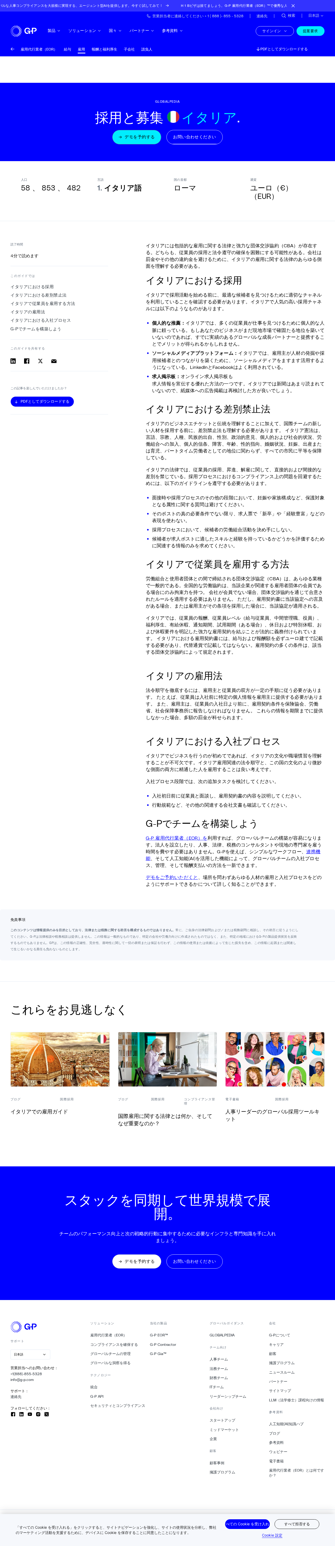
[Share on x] (40, 361)
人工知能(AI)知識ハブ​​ (286, 1424)
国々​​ (113, 30)
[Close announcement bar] (293, 6)
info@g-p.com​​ (22, 1380)
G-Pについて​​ (280, 1335)
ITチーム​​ (217, 1387)
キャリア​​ (276, 1344)
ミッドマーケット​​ (224, 1430)
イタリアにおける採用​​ (32, 286)
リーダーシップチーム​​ (228, 1396)
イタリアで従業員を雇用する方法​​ (43, 303)
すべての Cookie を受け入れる (247, 1524)
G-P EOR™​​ (159, 1335)
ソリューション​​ (82, 30)
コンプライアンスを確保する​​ (114, 1344)
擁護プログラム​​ (223, 1472)
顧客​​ (273, 1354)
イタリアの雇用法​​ (28, 312)
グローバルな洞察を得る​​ (110, 1363)
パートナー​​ (140, 30)
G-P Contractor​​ (163, 1344)
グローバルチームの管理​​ (110, 1354)
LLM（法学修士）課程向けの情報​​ (296, 1400)
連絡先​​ (16, 1397)
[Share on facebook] (26, 361)
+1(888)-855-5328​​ (26, 1374)
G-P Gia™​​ (158, 1354)
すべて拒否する (297, 1524)
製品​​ (52, 30)
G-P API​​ (97, 1396)
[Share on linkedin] (13, 361)
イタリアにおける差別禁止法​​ (38, 295)
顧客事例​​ (217, 1463)
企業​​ (213, 1439)
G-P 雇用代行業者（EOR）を (177, 838)
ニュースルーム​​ (282, 1372)
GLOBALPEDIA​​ (222, 1335)
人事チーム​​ (219, 1359)
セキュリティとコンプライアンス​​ (118, 1405)
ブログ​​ (274, 1433)
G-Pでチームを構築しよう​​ (36, 328)
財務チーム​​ (219, 1378)
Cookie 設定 (272, 1535)
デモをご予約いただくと (172, 877)
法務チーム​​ (219, 1369)
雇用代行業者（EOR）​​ (108, 1335)
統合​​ (94, 1387)
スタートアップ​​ (223, 1420)
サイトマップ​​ (280, 1391)
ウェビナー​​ (278, 1452)
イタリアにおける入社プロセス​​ (40, 320)
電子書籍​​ (276, 1461)
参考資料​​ (170, 30)
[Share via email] (54, 361)
